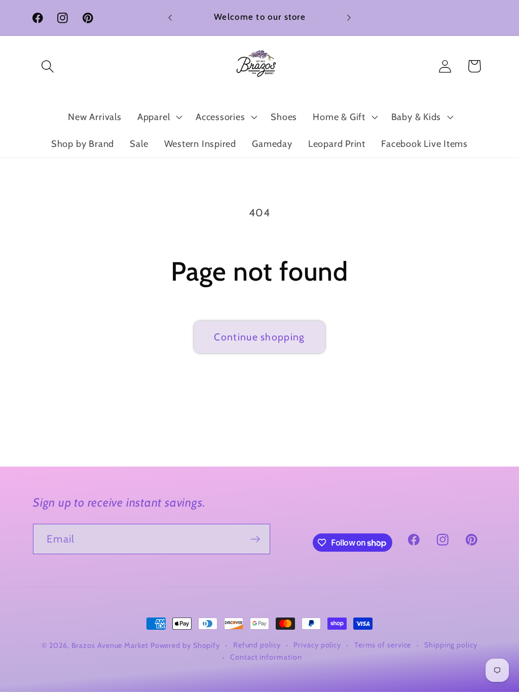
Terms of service (383, 644)
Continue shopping (259, 337)
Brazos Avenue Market (111, 645)
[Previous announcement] (170, 17)
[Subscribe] (255, 539)
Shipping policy (450, 644)
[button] (47, 66)
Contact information (266, 657)
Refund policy (257, 644)
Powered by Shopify (185, 645)
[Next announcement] (349, 17)
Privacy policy (317, 644)
